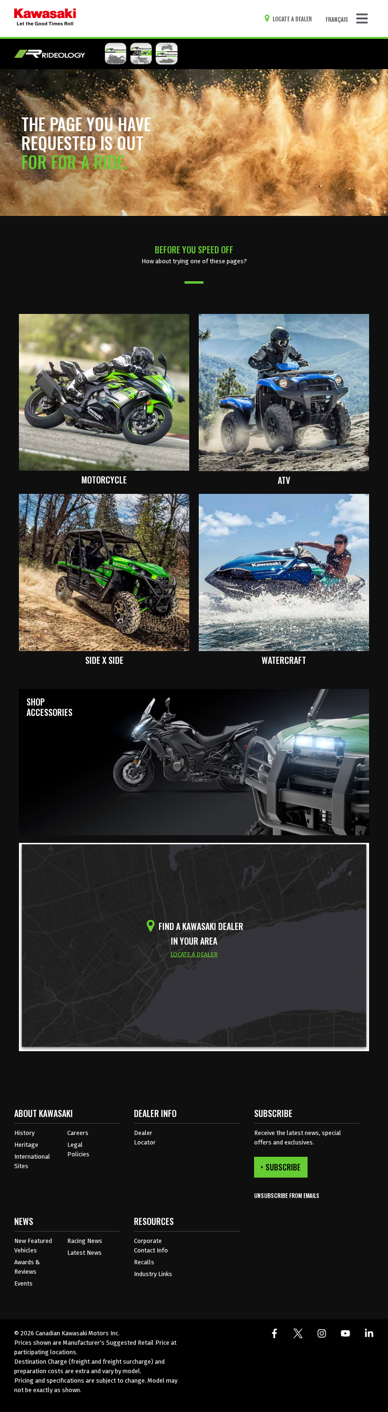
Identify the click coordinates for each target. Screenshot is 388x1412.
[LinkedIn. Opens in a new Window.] (369, 1333)
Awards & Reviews (27, 1267)
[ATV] (284, 392)
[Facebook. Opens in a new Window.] (274, 1333)
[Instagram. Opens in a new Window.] (321, 1333)
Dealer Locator (145, 1137)
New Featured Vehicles (33, 1245)
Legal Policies (78, 1149)
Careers (77, 1132)
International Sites (32, 1161)
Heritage (26, 1144)
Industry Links (153, 1274)
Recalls (144, 1262)
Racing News (84, 1240)
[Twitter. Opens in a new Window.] (298, 1333)
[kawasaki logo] (45, 18)
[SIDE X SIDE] (104, 572)
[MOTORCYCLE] (104, 392)
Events (23, 1283)
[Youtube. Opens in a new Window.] (345, 1333)
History (24, 1132)
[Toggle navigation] (362, 18)
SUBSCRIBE (282, 1167)
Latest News (84, 1252)
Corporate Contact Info (151, 1245)
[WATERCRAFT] (284, 572)
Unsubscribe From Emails (286, 1195)
